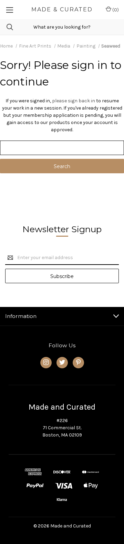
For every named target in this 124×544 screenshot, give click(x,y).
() (115, 10)
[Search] (6, 27)
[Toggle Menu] (9, 9)
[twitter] (62, 362)
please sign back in (73, 101)
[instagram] (46, 362)
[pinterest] (78, 362)
